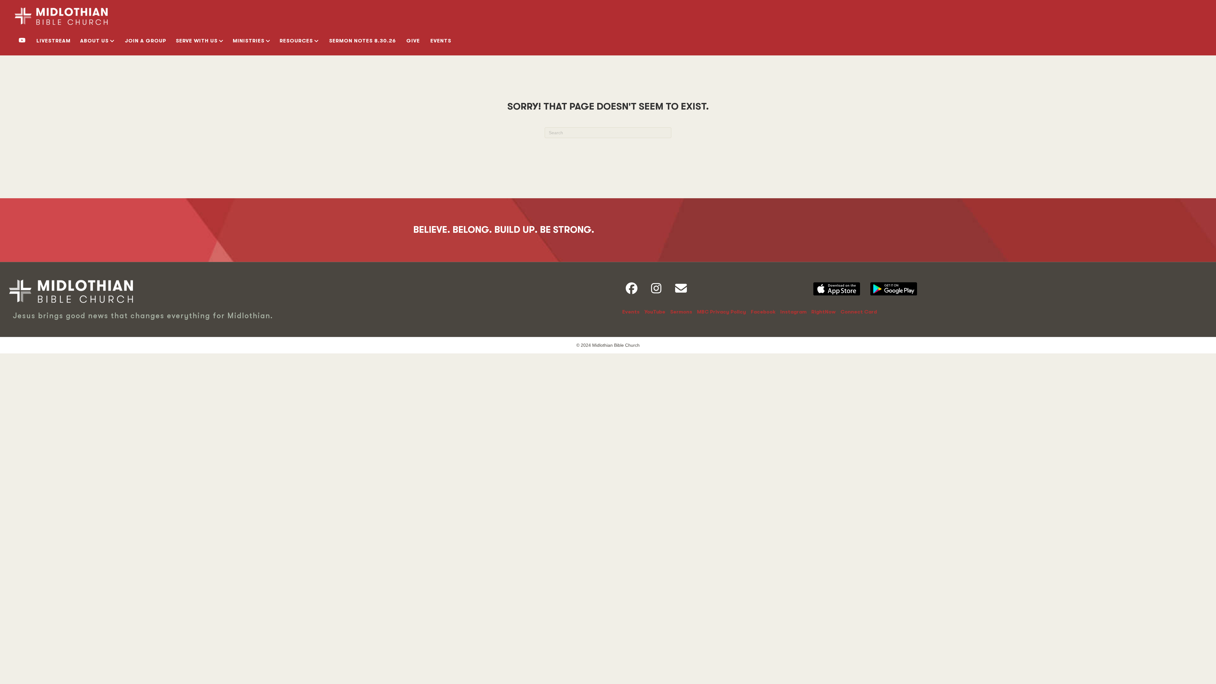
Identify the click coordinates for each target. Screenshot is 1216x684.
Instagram (793, 312)
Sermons (681, 312)
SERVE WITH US (197, 41)
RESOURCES (296, 41)
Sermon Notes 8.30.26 (362, 41)
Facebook (763, 312)
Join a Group (145, 41)
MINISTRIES (248, 41)
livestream (53, 41)
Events (440, 41)
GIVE (413, 41)
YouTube (654, 312)
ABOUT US (94, 41)
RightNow (823, 312)
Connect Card (858, 312)
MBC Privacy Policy (721, 312)
